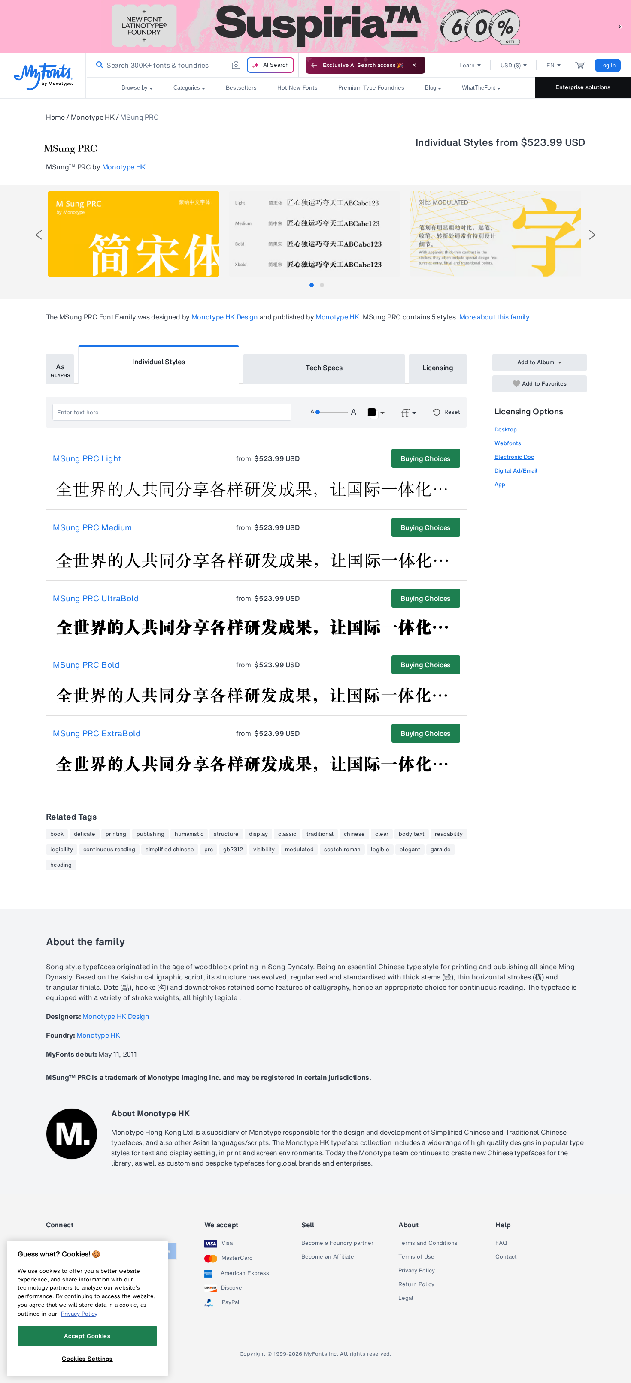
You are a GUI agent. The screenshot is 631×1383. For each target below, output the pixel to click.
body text (412, 834)
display (258, 834)
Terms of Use (416, 1256)
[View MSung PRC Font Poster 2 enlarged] (314, 234)
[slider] (332, 412)
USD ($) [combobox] (511, 65)
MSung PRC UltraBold (96, 598)
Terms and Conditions (428, 1243)
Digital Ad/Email (515, 471)
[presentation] (38, 235)
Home (55, 117)
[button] (620, 26)
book (57, 834)
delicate (84, 834)
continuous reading (109, 849)
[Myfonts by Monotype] (43, 76)
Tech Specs (324, 367)
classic (287, 834)
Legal (405, 1298)
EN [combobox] (550, 65)
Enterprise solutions (582, 87)
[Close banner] (414, 65)
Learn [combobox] (467, 65)
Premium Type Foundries (371, 88)
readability (449, 834)
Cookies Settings (87, 1358)
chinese (354, 834)
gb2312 (233, 849)
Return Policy (416, 1284)
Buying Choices (425, 458)
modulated (299, 849)
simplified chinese (170, 849)
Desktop (505, 429)
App (499, 484)
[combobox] (192, 65)
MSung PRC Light (87, 458)
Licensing (437, 367)
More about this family (494, 317)
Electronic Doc (514, 457)
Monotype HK (92, 117)
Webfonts (507, 443)
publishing (150, 834)
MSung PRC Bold (86, 665)
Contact (506, 1256)
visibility (264, 849)
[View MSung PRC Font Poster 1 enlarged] (133, 234)
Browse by (134, 87)
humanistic (189, 834)
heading (61, 865)
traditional (320, 834)
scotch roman (342, 849)
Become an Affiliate (327, 1256)
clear (381, 834)
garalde (441, 849)
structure (226, 834)
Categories (186, 87)
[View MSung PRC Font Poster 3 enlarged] (495, 234)
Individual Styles (158, 361)
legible (380, 849)
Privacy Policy (416, 1270)
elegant (410, 849)
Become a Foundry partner (337, 1243)
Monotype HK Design (224, 317)
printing (116, 834)
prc (208, 849)
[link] (97, 65)
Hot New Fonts (297, 88)
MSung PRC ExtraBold (96, 733)
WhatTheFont (478, 87)
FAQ (501, 1243)
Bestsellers (241, 88)
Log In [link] (608, 65)
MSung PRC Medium (92, 527)
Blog (430, 87)
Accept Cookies (87, 1336)
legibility (61, 849)
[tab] (311, 285)
